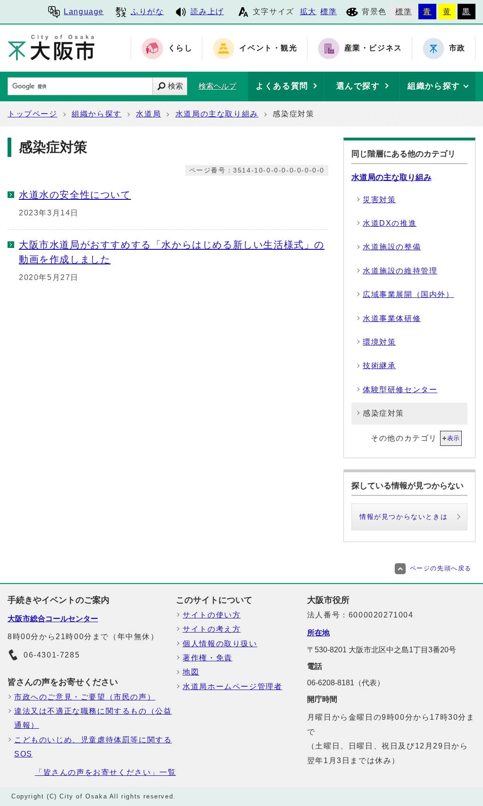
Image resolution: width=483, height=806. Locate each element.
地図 (191, 672)
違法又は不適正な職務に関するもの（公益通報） (93, 718)
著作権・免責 (208, 658)
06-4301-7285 (52, 655)
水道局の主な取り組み (216, 114)
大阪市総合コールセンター (53, 619)
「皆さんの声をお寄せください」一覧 (105, 772)
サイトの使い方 (212, 615)
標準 (328, 12)
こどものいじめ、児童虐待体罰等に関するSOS (93, 747)
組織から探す (97, 114)
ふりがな (147, 12)
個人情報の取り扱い (220, 644)
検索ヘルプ (217, 86)
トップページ (33, 114)
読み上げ (207, 12)
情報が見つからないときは (403, 516)
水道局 (148, 114)
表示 (453, 438)
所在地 (318, 633)
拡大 (308, 12)
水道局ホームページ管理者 (232, 687)
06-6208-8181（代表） (345, 683)
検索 (175, 86)
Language (84, 12)
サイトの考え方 (212, 629)
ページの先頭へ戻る (441, 568)
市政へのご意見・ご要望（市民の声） (84, 697)
